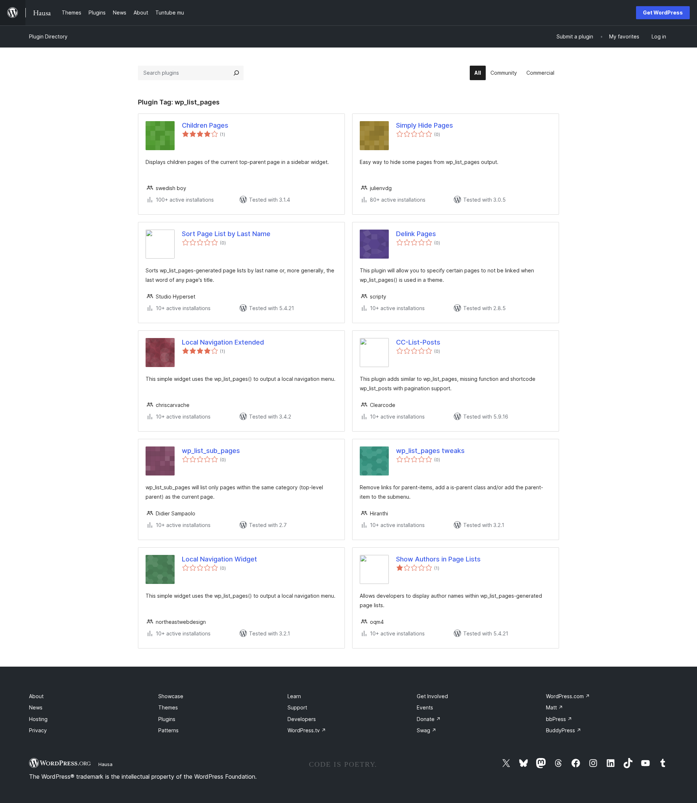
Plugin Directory (48, 36)
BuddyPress (563, 730)
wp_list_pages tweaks (430, 450)
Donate (429, 719)
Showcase (170, 696)
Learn (294, 696)
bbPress (559, 719)
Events (425, 707)
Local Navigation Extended (223, 342)
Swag (426, 730)
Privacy (38, 730)
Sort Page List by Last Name (226, 234)
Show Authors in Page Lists (438, 559)
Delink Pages (416, 234)
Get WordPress (663, 12)
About (36, 696)
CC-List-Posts (418, 342)
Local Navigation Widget (219, 559)
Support (297, 707)
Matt (554, 707)
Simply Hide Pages (424, 125)
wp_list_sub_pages (211, 450)
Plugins (166, 719)
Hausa (105, 764)
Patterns (168, 730)
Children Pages (205, 125)
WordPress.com (568, 696)
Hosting (38, 719)
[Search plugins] (236, 73)
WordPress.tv (307, 730)
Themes (168, 707)
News (35, 707)
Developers (302, 719)
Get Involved (432, 696)
